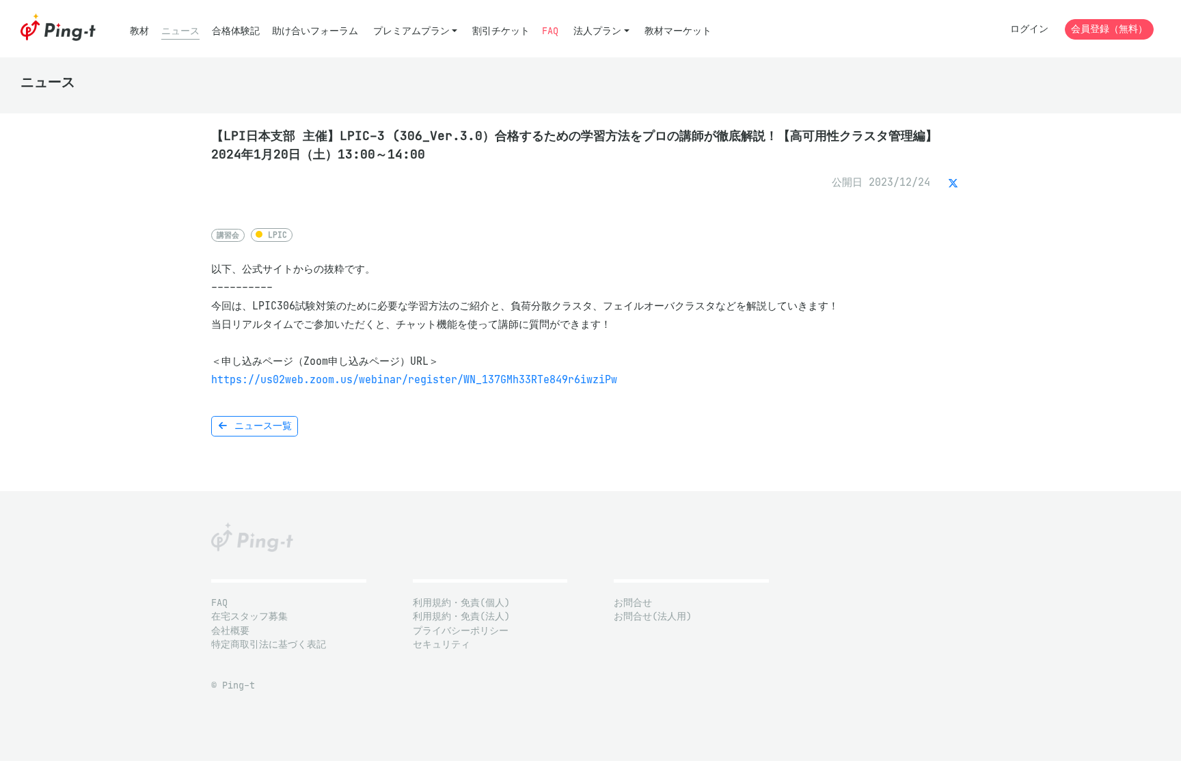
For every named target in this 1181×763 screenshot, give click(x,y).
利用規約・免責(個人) (461, 603)
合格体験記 (236, 31)
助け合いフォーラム (315, 31)
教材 (139, 31)
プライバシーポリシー (460, 631)
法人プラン (597, 31)
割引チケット (501, 31)
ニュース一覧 (260, 426)
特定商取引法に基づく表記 (268, 644)
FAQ (550, 31)
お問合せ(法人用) (653, 616)
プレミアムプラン (411, 31)
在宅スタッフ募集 (249, 616)
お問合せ (633, 603)
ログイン (1029, 29)
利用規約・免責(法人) (461, 616)
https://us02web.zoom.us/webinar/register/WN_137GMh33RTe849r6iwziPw (414, 379)
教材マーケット (677, 31)
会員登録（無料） (1109, 29)
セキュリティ (441, 644)
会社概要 (230, 631)
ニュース (180, 31)
